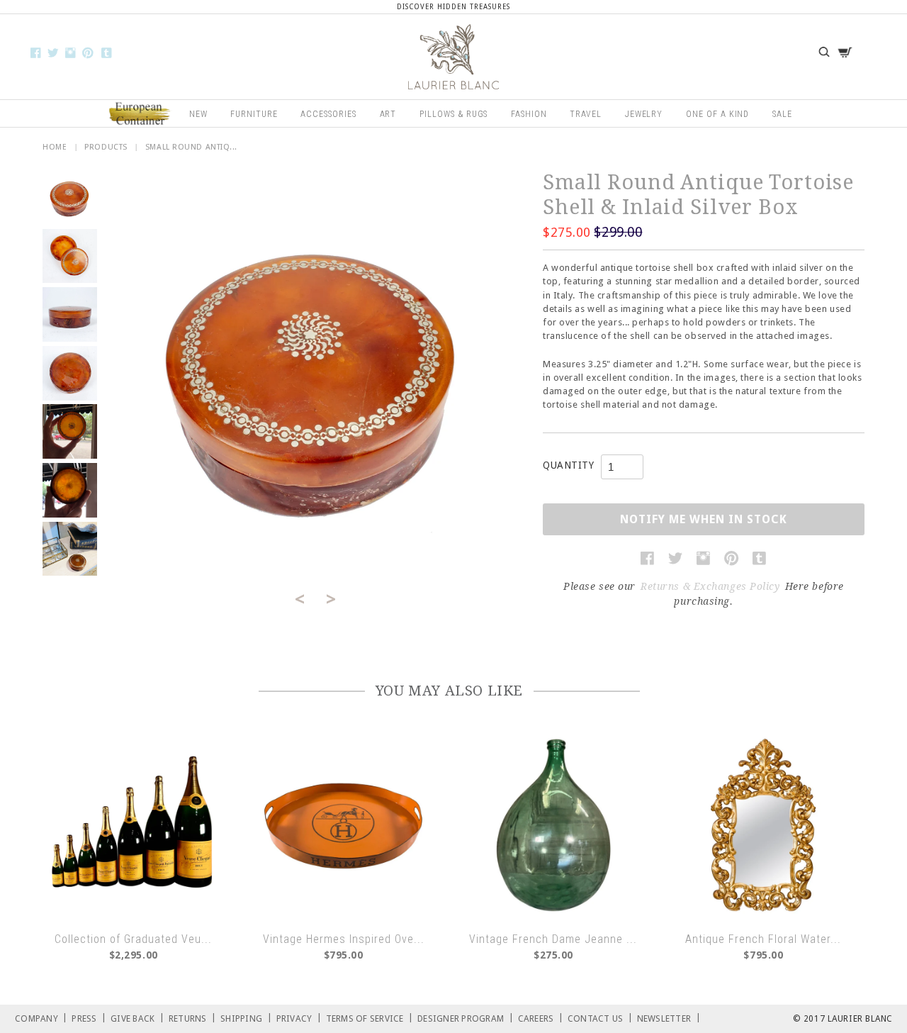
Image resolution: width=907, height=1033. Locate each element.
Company (41, 1018)
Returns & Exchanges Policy (710, 586)
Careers (540, 1018)
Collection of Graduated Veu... (133, 939)
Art (388, 114)
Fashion (529, 114)
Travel (586, 114)
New (198, 114)
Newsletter (669, 1018)
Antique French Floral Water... (763, 939)
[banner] (453, 56)
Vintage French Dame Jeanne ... (553, 939)
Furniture (254, 114)
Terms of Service (370, 1018)
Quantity (568, 465)
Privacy (299, 1018)
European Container (140, 114)
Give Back (137, 1018)
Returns (192, 1018)
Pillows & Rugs (453, 114)
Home (55, 147)
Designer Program (465, 1018)
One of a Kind (717, 114)
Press (89, 1018)
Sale (782, 114)
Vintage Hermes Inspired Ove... (343, 939)
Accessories (328, 114)
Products (105, 147)
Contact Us (600, 1018)
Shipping (246, 1018)
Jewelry (644, 114)
